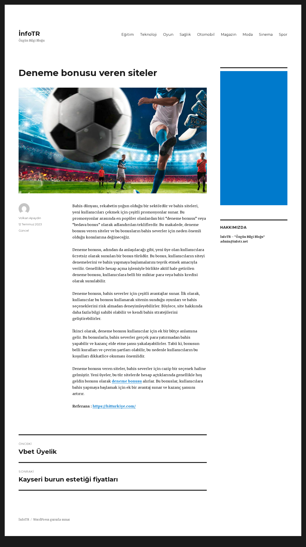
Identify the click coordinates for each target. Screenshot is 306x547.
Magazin (228, 34)
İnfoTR (29, 33)
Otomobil (206, 34)
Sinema (266, 34)
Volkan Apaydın (30, 218)
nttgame (7, 544)
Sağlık (185, 34)
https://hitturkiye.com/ (114, 406)
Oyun (168, 34)
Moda (248, 34)
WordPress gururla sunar (51, 520)
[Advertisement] (254, 139)
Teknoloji (148, 34)
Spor (283, 34)
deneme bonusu (127, 381)
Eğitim (127, 34)
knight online (29, 544)
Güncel (24, 230)
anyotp (50, 544)
